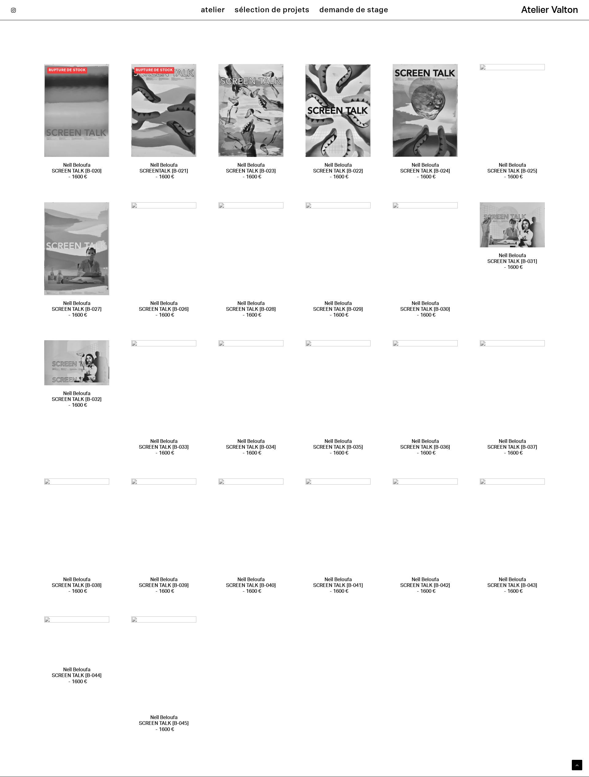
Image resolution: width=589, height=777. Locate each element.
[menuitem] (213, 10)
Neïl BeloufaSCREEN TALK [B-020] (77, 171)
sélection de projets (272, 10)
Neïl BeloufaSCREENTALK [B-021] (164, 171)
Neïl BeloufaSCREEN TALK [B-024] (425, 171)
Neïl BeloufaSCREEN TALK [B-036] (425, 447)
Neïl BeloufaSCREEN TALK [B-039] (164, 585)
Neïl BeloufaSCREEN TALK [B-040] (251, 585)
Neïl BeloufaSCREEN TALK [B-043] (512, 585)
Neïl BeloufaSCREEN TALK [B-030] (425, 309)
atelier (213, 10)
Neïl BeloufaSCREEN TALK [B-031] (512, 261)
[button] (15, 10)
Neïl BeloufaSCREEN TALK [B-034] (251, 447)
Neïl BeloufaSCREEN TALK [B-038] (77, 585)
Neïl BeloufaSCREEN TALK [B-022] (338, 171)
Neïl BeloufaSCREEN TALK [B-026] (164, 309)
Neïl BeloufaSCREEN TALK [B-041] (338, 585)
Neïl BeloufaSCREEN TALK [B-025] (512, 171)
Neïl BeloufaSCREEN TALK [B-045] (164, 723)
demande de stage (353, 10)
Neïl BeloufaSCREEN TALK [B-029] (338, 309)
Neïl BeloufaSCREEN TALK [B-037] (512, 447)
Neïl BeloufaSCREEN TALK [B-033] (164, 447)
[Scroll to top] (577, 764)
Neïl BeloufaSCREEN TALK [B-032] (77, 399)
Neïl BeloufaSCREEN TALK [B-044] (77, 675)
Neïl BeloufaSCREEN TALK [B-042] (425, 585)
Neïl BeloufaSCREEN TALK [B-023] (251, 171)
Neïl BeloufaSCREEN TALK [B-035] (338, 447)
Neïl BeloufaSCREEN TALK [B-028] (251, 309)
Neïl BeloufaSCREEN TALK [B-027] (77, 309)
